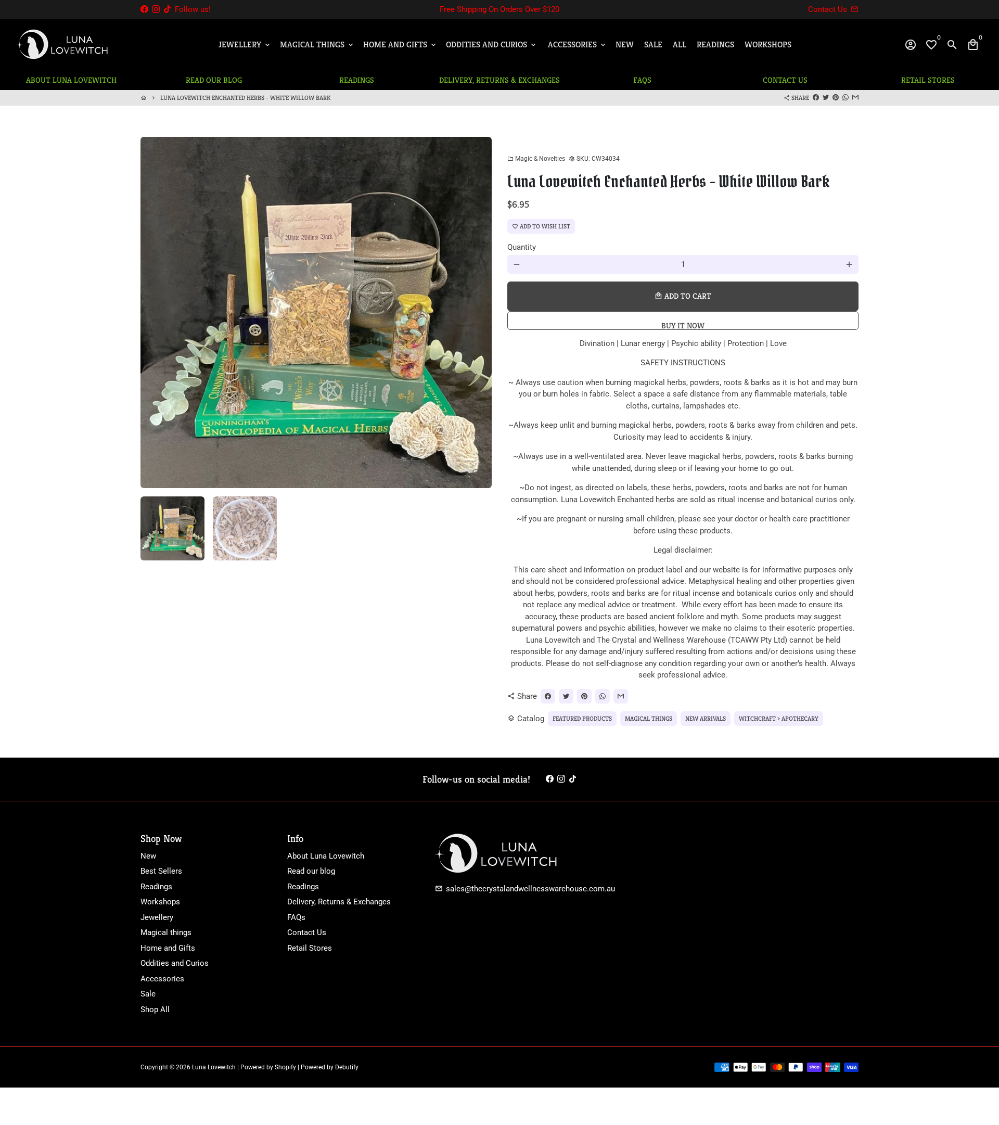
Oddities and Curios (491, 44)
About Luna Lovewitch (325, 856)
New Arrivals (705, 718)
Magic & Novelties (536, 158)
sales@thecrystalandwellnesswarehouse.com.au (525, 888)
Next (478, 312)
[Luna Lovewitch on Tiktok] (167, 9)
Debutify (346, 1067)
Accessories (577, 44)
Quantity (521, 247)
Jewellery (245, 44)
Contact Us (306, 932)
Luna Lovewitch (214, 1067)
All (679, 44)
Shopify (285, 1067)
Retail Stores (309, 948)
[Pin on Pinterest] (835, 97)
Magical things (165, 932)
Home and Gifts (400, 44)
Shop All (155, 1009)
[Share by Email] (855, 97)
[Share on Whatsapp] (845, 97)
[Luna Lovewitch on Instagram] (156, 9)
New (625, 44)
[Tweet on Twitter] (826, 97)
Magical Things (317, 44)
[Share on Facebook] (816, 97)
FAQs (296, 917)
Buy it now (683, 325)
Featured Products (582, 718)
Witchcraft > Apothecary (778, 718)
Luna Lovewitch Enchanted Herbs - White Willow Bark (245, 97)
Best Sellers (161, 871)
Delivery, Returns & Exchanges (339, 901)
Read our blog (311, 871)
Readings (715, 44)
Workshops (768, 44)
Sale (653, 44)
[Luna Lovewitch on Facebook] (144, 9)
